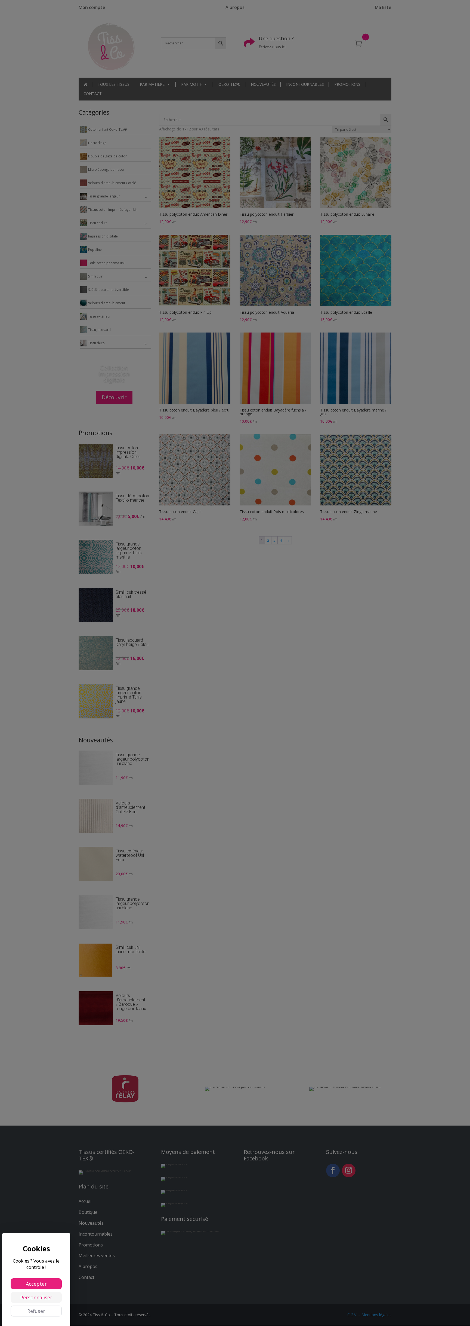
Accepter (36, 1284)
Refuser (36, 1311)
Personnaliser (36, 1297)
